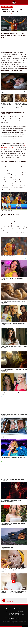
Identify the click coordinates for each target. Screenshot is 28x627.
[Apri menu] (26, 2)
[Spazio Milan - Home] (14, 2)
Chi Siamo (6, 608)
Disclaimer (21, 608)
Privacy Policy (14, 608)
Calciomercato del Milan (7, 6)
